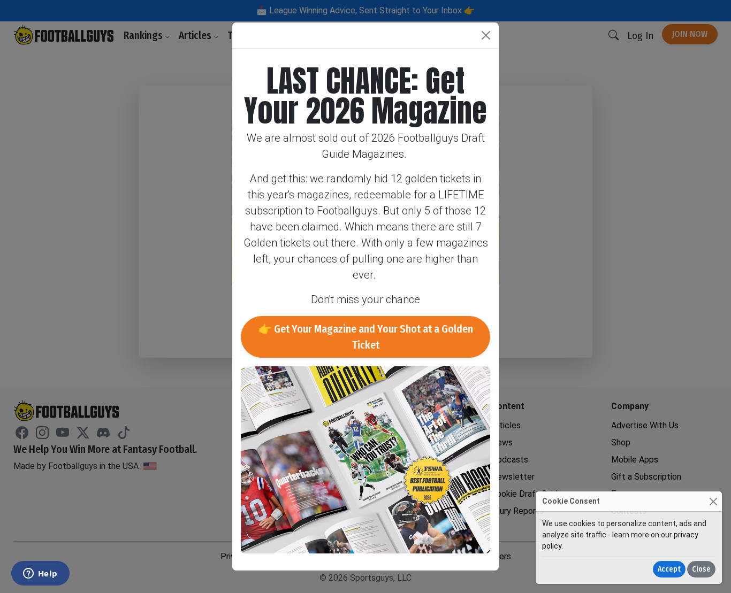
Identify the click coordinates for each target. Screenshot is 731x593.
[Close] (713, 501)
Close (701, 569)
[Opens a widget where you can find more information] (40, 574)
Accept (669, 569)
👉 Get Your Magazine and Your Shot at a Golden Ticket (365, 336)
